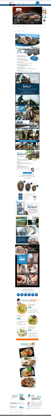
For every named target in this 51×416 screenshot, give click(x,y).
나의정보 (39, 0)
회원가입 (35, 0)
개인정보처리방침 (17, 409)
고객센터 (41, 0)
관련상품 (15, 26)
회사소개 (10, 409)
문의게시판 (19, 26)
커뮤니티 (11, 6)
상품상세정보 (23, 26)
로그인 (34, 0)
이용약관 (14, 409)
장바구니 (37, 0)
